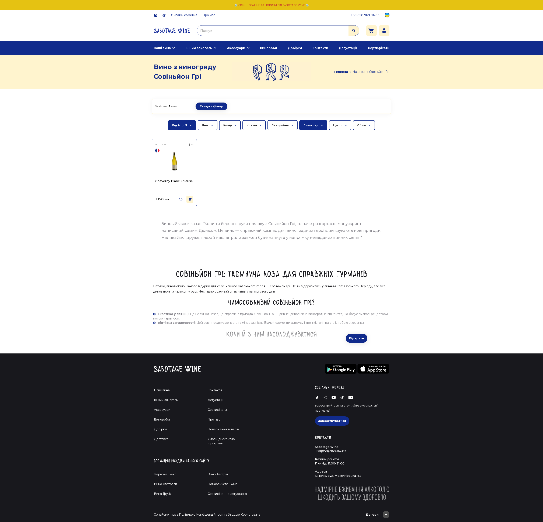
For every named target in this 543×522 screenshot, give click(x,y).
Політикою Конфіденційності (201, 514)
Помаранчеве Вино (223, 484)
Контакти (320, 48)
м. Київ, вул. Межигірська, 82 (338, 476)
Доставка (161, 439)
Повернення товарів (223, 429)
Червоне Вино (165, 474)
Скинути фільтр (211, 106)
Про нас (209, 15)
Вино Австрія (218, 474)
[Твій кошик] (371, 30)
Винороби (268, 48)
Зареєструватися (332, 420)
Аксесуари (236, 48)
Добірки (295, 48)
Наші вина (162, 48)
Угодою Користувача (244, 514)
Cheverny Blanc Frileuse (174, 181)
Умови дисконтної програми (219, 441)
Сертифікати (378, 48)
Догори (372, 514)
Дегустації (348, 48)
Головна (341, 72)
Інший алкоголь (199, 48)
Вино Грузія (163, 494)
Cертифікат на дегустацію (227, 494)
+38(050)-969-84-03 (330, 451)
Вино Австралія (166, 484)
